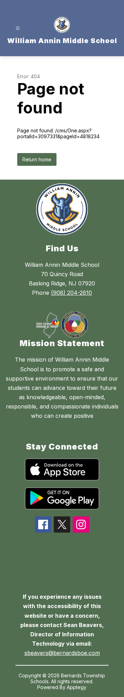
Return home (36, 159)
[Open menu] (18, 28)
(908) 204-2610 (71, 292)
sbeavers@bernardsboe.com (62, 652)
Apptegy (76, 687)
